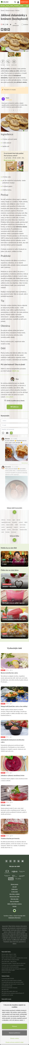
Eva (17, 379)
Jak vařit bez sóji (5, 989)
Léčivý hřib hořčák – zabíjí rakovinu (9, 961)
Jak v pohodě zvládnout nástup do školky (10, 959)
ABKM (25, 522)
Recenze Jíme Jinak (14, 896)
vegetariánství (9, 527)
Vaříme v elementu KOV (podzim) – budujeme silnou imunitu (14, 957)
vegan (13, 519)
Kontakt (14, 906)
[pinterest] (8, 29)
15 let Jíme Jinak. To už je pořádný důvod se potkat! (12, 965)
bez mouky (13, 532)
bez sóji (18, 519)
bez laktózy (14, 522)
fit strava (9, 519)
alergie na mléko (9, 524)
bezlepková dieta (23, 529)
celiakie (16, 524)
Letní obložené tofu (6, 1001)
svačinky (9, 529)
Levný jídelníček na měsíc (7, 985)
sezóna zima (22, 527)
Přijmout (14, 1026)
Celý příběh (9, 397)
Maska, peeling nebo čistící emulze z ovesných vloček (13, 984)
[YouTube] (22, 861)
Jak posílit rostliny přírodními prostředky (10, 967)
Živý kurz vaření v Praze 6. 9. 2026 (9, 954)
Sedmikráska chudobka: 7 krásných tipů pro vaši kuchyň (13, 963)
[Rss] (18, 861)
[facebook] (5, 29)
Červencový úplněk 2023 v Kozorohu (9, 987)
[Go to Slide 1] (11, 54)
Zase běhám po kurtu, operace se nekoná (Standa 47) (13, 993)
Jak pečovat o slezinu (6, 972)
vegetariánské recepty (5, 522)
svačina (3, 527)
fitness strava (15, 529)
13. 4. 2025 (14, 438)
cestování (21, 522)
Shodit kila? (24, 2)
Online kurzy (14, 889)
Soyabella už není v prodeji (7, 995)
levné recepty (22, 524)
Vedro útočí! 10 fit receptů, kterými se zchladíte (12, 980)
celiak (2, 532)
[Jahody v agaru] (14, 793)
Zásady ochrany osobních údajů (14, 1042)
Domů (2, 10)
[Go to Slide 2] (18, 54)
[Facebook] (6, 861)
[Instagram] (10, 861)
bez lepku (8, 532)
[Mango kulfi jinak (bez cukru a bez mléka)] (14, 694)
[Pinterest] (14, 861)
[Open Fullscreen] (27, 33)
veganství (3, 529)
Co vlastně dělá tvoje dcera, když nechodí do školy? (12, 982)
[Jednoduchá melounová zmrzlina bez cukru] (14, 727)
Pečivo (17, 10)
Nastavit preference (14, 1033)
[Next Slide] (27, 42)
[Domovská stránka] (4, 2)
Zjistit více (15, 371)
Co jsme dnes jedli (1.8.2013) (8, 978)
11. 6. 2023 (15, 466)
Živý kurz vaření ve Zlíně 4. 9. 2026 (9, 956)
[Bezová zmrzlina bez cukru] (14, 661)
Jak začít (14, 886)
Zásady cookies (14, 1038)
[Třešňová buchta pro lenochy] (14, 826)
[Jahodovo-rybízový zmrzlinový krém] (14, 763)
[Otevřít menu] (27, 5)
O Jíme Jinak (14, 891)
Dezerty (3, 670)
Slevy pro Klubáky (14, 901)
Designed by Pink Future (14, 917)
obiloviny (3, 519)
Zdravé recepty (10, 10)
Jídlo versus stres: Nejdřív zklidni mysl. (10, 991)
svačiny (3, 524)
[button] (14, 42)
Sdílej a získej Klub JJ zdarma (14, 903)
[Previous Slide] (2, 42)
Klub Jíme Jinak (14, 899)
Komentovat (25, 463)
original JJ (16, 527)
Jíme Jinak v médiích (14, 894)
